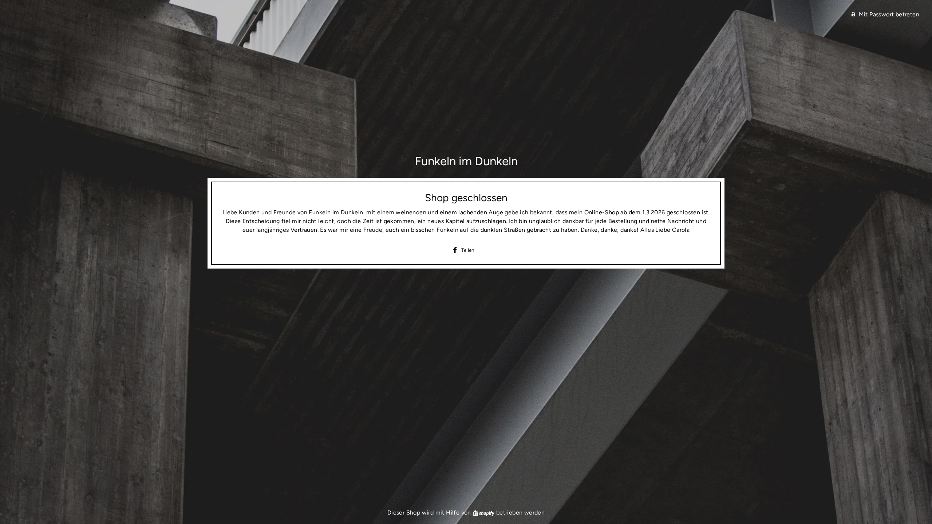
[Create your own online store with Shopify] (484, 512)
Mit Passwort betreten (889, 14)
